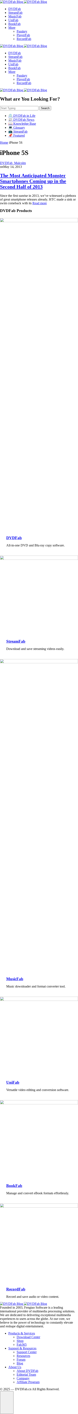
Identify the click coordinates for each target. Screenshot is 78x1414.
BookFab (14, 24)
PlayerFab (23, 35)
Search (45, 108)
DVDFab (14, 9)
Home (4, 142)
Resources (23, 1356)
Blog (20, 1363)
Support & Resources (22, 1348)
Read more (39, 203)
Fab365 (22, 1344)
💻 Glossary (16, 127)
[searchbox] (19, 108)
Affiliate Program (28, 1382)
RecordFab (24, 39)
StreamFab (15, 12)
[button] (7, 1402)
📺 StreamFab (17, 131)
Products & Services (21, 1333)
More (11, 27)
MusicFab (14, 16)
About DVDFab (27, 1371)
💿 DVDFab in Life (21, 115)
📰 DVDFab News (21, 119)
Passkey (22, 31)
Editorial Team (26, 1374)
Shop (20, 1341)
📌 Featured (16, 135)
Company (23, 1378)
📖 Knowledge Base (22, 123)
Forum (21, 1359)
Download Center (28, 1337)
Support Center (27, 1352)
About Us (14, 1367)
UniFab (13, 20)
